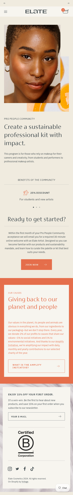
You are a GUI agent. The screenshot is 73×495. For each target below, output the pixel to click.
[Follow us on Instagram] (9, 468)
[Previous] (4, 3)
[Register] (60, 416)
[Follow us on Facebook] (24, 468)
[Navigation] (5, 11)
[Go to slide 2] (36, 207)
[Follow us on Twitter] (17, 468)
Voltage (25, 481)
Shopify (14, 481)
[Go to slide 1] (33, 207)
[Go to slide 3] (39, 207)
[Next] (69, 3)
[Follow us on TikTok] (32, 468)
